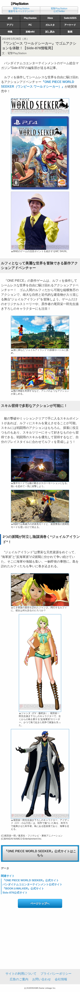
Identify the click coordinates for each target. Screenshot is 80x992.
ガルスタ (50, 25)
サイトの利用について (21, 973)
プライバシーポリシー (55, 973)
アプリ (10, 25)
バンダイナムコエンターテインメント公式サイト (32, 884)
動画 (70, 31)
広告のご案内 (19, 979)
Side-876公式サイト (15, 892)
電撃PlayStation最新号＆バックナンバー (21, 10)
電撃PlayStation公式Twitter (59, 10)
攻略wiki (30, 31)
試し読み (50, 31)
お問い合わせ (41, 979)
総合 (10, 18)
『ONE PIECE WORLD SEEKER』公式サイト (31, 880)
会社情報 (61, 979)
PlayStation (30, 18)
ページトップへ (40, 903)
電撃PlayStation (17, 53)
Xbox (50, 18)
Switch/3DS (70, 18)
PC (30, 25)
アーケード (70, 25)
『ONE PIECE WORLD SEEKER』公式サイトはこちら (40, 853)
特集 (10, 31)
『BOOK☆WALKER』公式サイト (23, 888)
